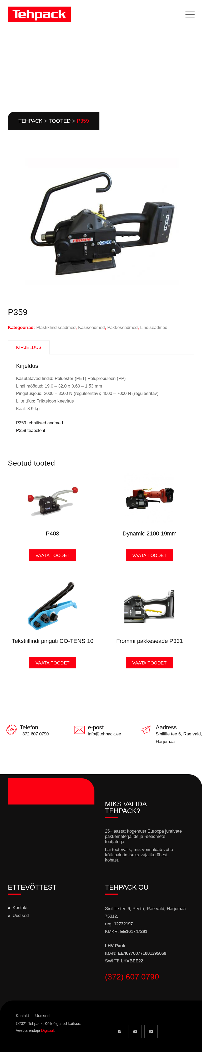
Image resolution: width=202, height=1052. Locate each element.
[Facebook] (119, 1031)
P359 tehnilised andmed (39, 422)
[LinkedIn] (151, 1031)
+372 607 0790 (34, 733)
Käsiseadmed (91, 327)
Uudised (21, 915)
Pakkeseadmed (122, 327)
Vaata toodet (53, 555)
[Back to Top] (191, 1043)
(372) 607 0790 (132, 976)
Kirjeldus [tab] (29, 347)
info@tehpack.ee (104, 733)
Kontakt (20, 907)
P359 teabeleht (30, 430)
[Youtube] (135, 1031)
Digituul (47, 1030)
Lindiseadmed (153, 327)
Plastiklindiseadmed (55, 327)
